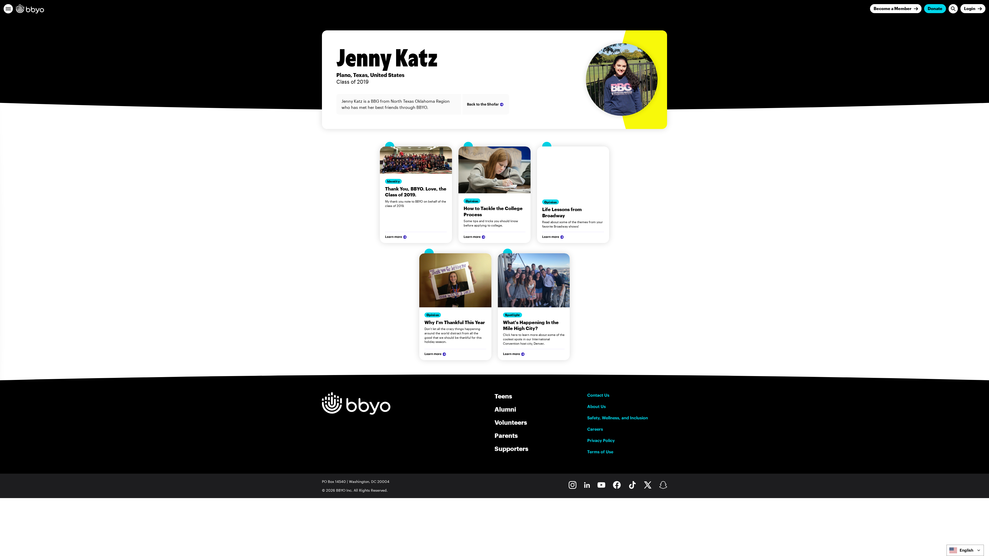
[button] (8, 8)
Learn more (393, 237)
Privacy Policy (601, 440)
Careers (595, 429)
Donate (935, 8)
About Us (596, 406)
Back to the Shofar (483, 104)
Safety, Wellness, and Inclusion (617, 417)
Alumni (505, 409)
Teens (503, 396)
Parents (506, 435)
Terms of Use (600, 451)
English (966, 550)
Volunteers (510, 422)
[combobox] (965, 550)
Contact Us (598, 395)
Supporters (511, 448)
